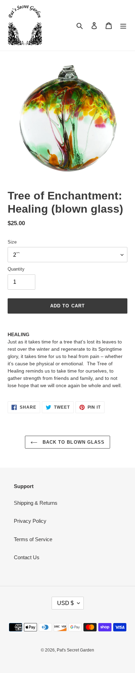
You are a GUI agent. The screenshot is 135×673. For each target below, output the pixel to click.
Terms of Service (33, 539)
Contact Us (26, 557)
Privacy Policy (30, 521)
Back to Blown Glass (73, 442)
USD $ (65, 603)
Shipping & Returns (35, 503)
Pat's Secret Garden (75, 650)
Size (12, 242)
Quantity (16, 269)
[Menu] (123, 25)
